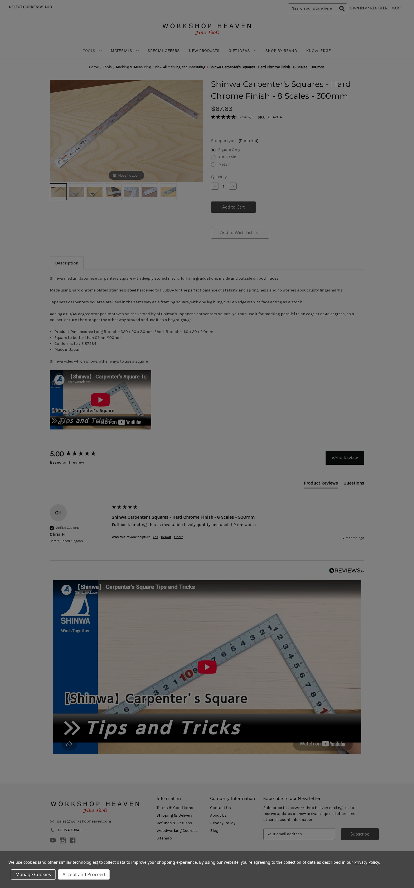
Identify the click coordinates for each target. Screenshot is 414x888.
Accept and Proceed (84, 874)
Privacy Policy (366, 862)
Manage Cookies (33, 874)
